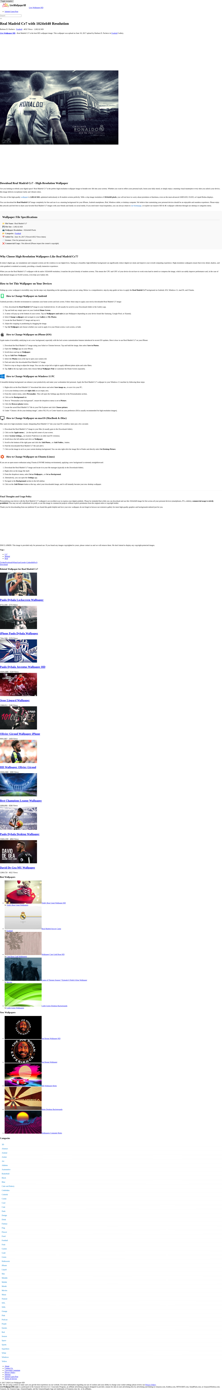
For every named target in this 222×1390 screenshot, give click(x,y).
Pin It (35, 562)
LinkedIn (30, 562)
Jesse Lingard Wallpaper (15, 700)
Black (4, 1178)
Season (4, 1336)
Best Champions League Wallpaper (21, 800)
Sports (4, 1345)
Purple (4, 1324)
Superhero (5, 1349)
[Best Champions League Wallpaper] (18, 796)
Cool (3, 1203)
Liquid (4, 1270)
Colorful (5, 1195)
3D (3, 1144)
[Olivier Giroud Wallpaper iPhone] (18, 729)
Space (4, 1340)
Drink (4, 1220)
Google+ (23, 562)
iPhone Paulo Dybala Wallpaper (19, 633)
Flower (4, 1232)
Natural (4, 1299)
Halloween (6, 1261)
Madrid (7, 556)
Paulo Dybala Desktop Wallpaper (20, 834)
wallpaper (24, 197)
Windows (5, 1357)
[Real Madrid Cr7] (111, 107)
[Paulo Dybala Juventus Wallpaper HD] (18, 662)
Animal (4, 1153)
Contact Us (9, 1368)
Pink (3, 1315)
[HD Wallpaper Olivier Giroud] (18, 762)
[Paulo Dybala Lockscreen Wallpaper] (18, 595)
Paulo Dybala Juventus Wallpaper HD (22, 666)
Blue (3, 1182)
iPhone (4, 1265)
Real (6, 558)
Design (4, 1215)
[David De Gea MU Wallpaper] (18, 863)
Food (4, 1236)
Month (4, 1286)
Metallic (5, 1278)
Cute (3, 1207)
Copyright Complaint (12, 1370)
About (7, 1366)
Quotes (4, 1328)
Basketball (5, 1174)
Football (19, 29)
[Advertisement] (69, 52)
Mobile (4, 1282)
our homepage (136, 206)
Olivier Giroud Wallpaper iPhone (20, 733)
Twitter (2, 562)
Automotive (6, 1169)
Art (3, 1161)
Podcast (4, 1320)
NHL (4, 1307)
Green (4, 1257)
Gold (3, 1253)
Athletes (5, 1165)
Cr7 (6, 554)
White (4, 1353)
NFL (3, 1303)
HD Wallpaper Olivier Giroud (18, 767)
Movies (9, 982)
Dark (3, 1211)
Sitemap (8, 1375)
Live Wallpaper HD (36, 8)
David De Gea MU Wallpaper (17, 867)
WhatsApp (16, 562)
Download (4, 564)
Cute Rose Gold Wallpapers (17, 956)
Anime (4, 1157)
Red (3, 1332)
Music (4, 1295)
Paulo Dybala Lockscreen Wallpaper (22, 599)
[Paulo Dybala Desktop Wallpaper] (18, 829)
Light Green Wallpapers (15, 1008)
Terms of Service (11, 1379)
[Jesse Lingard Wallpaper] (18, 695)
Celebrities (5, 1190)
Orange (4, 1311)
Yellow (4, 1361)
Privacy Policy (10, 1372)
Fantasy (4, 1224)
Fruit (3, 1245)
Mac (3, 1274)
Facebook (8, 562)
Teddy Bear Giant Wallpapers (17, 905)
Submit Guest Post (11, 12)
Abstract (5, 1149)
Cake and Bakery (8, 1186)
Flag (3, 1228)
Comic (4, 1199)
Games (4, 1249)
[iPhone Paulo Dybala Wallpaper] (18, 628)
